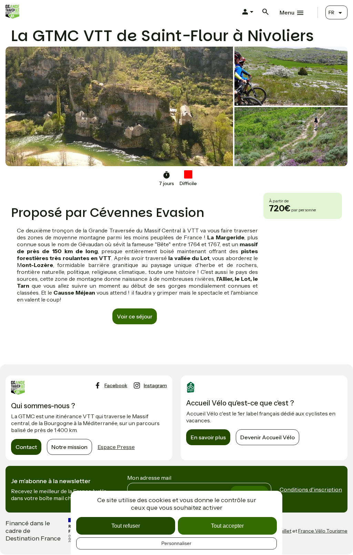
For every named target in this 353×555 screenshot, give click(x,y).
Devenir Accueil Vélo (267, 437)
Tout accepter (227, 526)
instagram (155, 385)
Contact (26, 446)
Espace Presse (116, 446)
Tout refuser (125, 526)
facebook (115, 385)
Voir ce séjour (134, 316)
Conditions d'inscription (311, 489)
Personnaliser (176, 543)
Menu (287, 12)
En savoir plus (208, 437)
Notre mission (69, 446)
